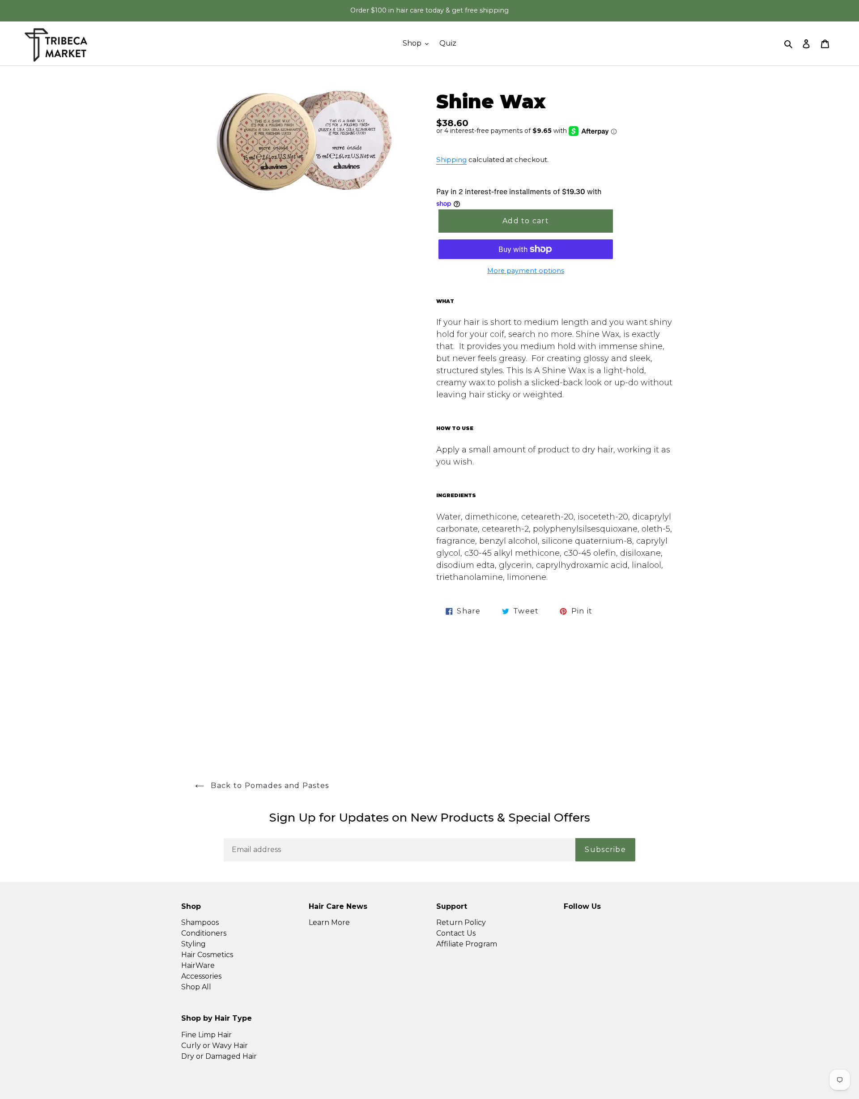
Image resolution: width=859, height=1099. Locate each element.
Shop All (196, 987)
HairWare (198, 965)
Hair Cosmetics (207, 954)
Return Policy (461, 922)
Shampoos (200, 922)
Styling (193, 944)
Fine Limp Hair (206, 1035)
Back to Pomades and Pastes (268, 785)
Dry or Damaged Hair (219, 1056)
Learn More (329, 922)
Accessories (201, 976)
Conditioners (203, 933)
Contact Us (456, 933)
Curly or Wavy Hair (214, 1045)
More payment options (525, 271)
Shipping (451, 159)
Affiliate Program (466, 944)
